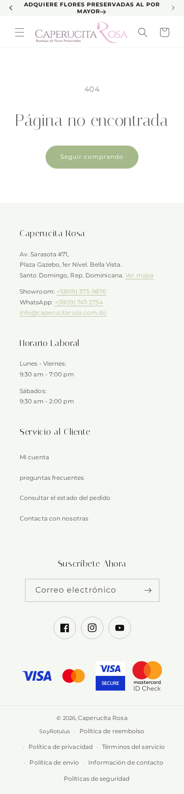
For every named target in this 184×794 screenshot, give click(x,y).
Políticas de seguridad (97, 778)
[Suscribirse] (148, 590)
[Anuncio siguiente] (173, 8)
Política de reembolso (112, 731)
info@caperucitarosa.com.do (63, 312)
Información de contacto (125, 762)
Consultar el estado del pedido (65, 497)
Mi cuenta (34, 457)
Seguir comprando (92, 156)
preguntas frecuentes (52, 477)
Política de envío (54, 762)
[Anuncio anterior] (11, 8)
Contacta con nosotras (54, 518)
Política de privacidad (60, 746)
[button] (19, 32)
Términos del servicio (133, 746)
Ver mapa (139, 275)
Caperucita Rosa (103, 717)
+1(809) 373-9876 (81, 291)
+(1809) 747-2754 (79, 302)
